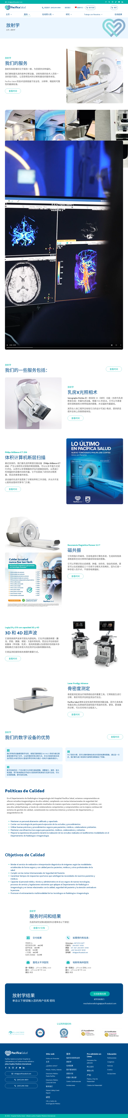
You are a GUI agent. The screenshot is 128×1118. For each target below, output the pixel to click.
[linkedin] (122, 2)
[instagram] (112, 2)
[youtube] (119, 2)
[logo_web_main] (15, 6)
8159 (82, 945)
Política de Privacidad (52, 1058)
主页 (7, 30)
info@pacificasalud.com (80, 952)
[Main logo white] (16, 1052)
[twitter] (109, 2)
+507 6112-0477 (78, 943)
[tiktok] (115, 2)
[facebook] (106, 2)
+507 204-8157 (76, 950)
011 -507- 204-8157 (77, 948)
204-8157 (76, 945)
